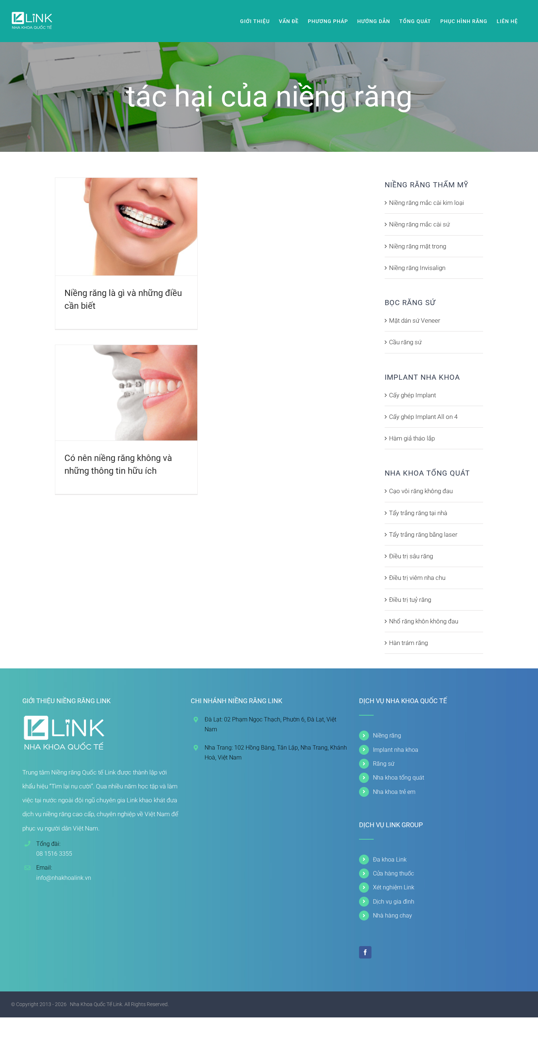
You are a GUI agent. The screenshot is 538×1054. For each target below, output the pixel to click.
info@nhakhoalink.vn (63, 877)
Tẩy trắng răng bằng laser (423, 534)
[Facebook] (365, 952)
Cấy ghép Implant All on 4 (423, 416)
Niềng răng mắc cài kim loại (426, 202)
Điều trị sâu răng (411, 556)
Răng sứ (383, 763)
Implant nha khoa (395, 749)
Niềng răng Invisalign (417, 267)
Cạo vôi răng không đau (421, 491)
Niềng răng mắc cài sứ (419, 224)
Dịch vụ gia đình (393, 901)
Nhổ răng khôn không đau (423, 621)
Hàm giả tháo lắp (412, 438)
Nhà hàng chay (392, 915)
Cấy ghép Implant (412, 395)
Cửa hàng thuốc (393, 873)
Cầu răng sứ (405, 342)
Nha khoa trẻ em (394, 791)
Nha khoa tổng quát (398, 777)
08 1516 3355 (54, 853)
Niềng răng (387, 735)
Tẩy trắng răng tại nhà (418, 513)
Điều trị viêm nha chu (417, 577)
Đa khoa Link (390, 859)
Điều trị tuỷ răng (410, 599)
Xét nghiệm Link (393, 887)
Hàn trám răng (408, 642)
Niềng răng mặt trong (417, 246)
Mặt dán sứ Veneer (414, 320)
